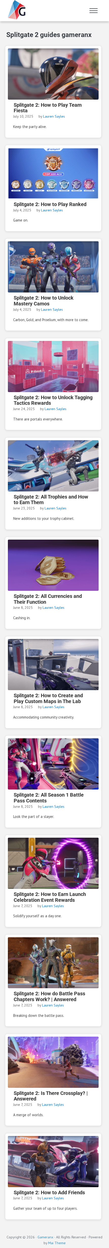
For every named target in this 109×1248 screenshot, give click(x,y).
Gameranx (45, 1237)
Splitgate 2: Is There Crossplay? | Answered (51, 1096)
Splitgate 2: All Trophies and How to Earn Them (51, 500)
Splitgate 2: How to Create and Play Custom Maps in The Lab (48, 698)
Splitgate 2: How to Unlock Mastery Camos (44, 301)
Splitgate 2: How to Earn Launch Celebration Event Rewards (50, 897)
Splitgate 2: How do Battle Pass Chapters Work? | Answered (49, 996)
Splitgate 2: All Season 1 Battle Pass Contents (49, 798)
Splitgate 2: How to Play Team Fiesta (48, 108)
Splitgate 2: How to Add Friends (49, 1193)
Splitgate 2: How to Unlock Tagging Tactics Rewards (53, 400)
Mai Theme (57, 1242)
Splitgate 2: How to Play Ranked (50, 204)
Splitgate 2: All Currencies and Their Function (48, 599)
